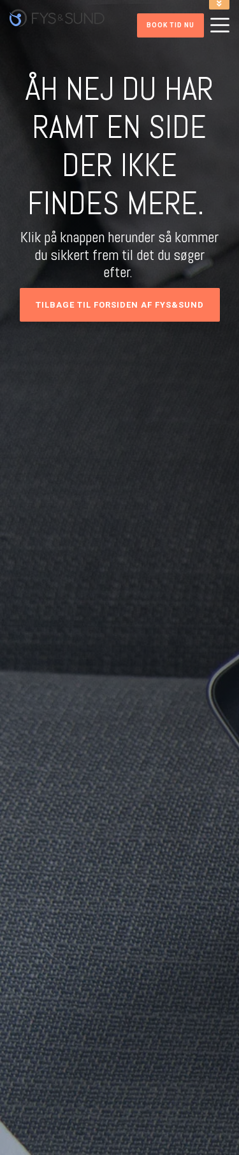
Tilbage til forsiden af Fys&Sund (120, 305)
